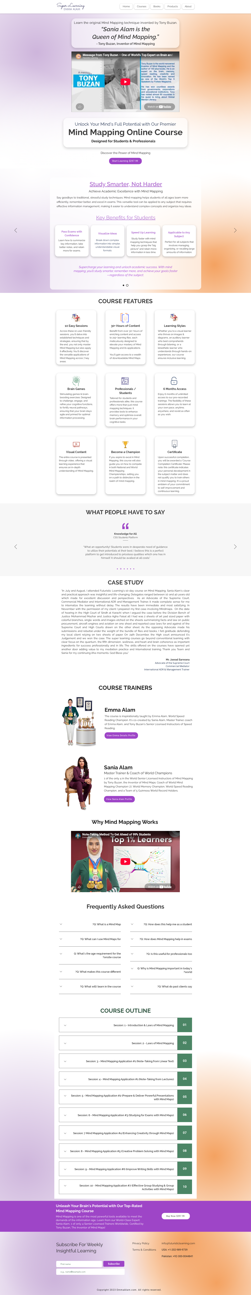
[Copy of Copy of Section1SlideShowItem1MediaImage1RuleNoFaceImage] (123, 568)
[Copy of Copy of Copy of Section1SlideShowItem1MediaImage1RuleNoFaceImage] (127, 569)
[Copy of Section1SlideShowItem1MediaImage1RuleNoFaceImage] (127, 285)
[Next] (235, 230)
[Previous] (16, 230)
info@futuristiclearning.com (178, 1243)
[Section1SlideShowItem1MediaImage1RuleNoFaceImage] (123, 285)
